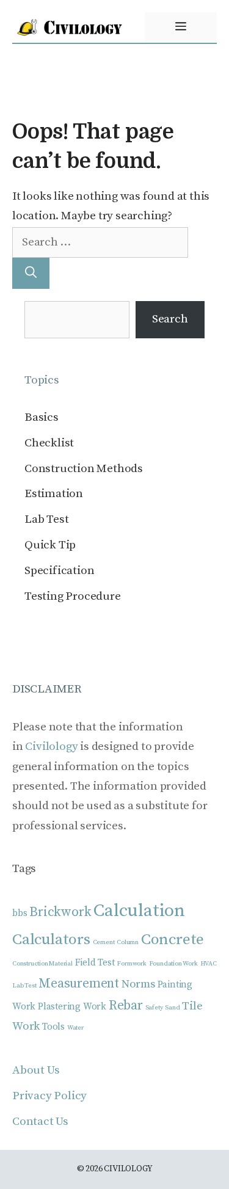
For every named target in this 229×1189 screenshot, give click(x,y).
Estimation (53, 494)
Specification (59, 571)
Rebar (126, 1005)
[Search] (30, 273)
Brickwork (60, 912)
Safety (154, 1007)
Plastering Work (72, 1007)
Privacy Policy (49, 1096)
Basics (41, 417)
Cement (104, 942)
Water (75, 1028)
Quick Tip (50, 545)
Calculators (51, 939)
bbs (19, 913)
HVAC (208, 963)
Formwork (131, 963)
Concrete (172, 939)
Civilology (51, 747)
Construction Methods (83, 469)
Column (128, 942)
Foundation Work (173, 963)
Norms (138, 984)
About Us (35, 1070)
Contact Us (40, 1121)
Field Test (95, 963)
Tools (53, 1027)
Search (170, 319)
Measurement (78, 983)
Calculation (139, 911)
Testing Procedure (72, 596)
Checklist (49, 443)
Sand (172, 1007)
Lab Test (46, 519)
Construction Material (42, 963)
